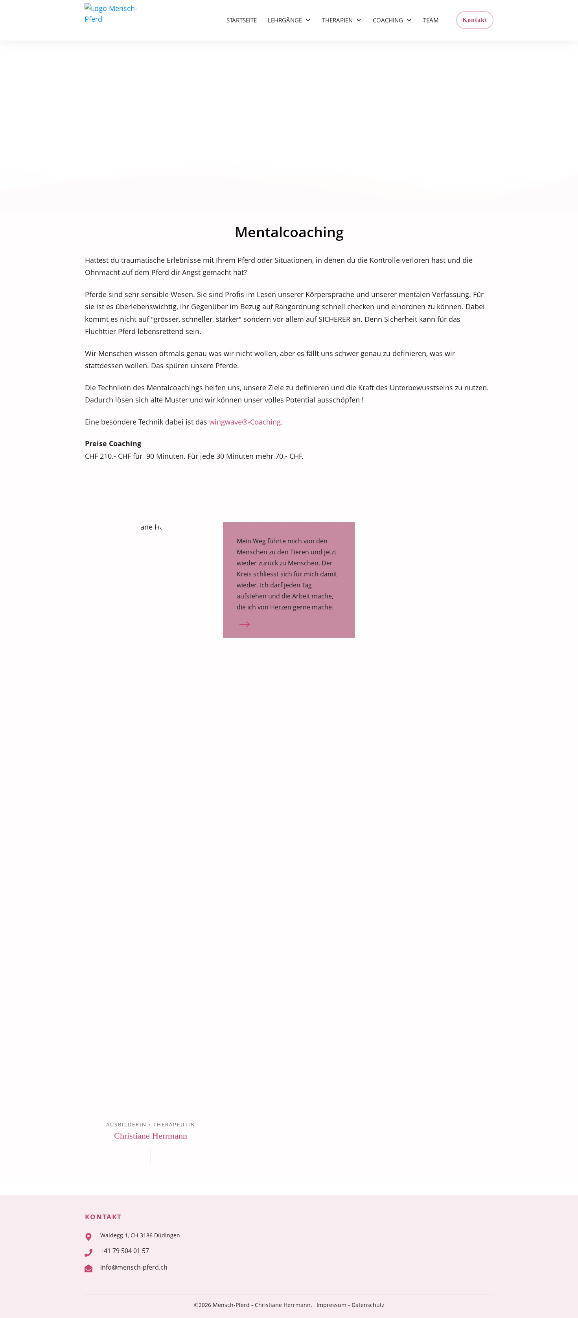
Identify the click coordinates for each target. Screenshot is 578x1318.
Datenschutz (368, 1305)
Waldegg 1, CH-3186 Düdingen (140, 1235)
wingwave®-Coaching (245, 421)
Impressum (331, 1305)
